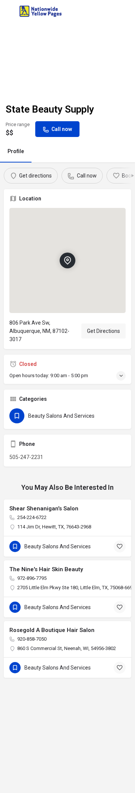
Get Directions (103, 331)
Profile (16, 151)
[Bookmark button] (120, 546)
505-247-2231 (26, 457)
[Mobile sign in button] (126, 11)
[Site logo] (41, 11)
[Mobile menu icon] (9, 11)
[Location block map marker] (67, 260)
